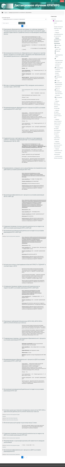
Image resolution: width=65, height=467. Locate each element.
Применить (21, 23)
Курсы (55, 23)
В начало (54, 19)
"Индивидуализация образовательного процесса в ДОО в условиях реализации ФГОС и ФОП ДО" (24, 108)
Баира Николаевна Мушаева (12, 419)
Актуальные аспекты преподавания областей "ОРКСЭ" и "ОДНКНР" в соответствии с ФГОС (25, 265)
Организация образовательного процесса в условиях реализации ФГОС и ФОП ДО (24, 195)
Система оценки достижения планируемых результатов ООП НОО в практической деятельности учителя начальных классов (24, 410)
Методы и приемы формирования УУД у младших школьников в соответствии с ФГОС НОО (24, 86)
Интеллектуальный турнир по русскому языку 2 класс (20, 422)
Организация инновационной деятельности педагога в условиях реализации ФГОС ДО (24, 390)
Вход (62, 1)
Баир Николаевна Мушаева (11, 418)
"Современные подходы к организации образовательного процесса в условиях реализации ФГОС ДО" (25, 339)
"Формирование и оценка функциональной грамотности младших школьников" (24, 441)
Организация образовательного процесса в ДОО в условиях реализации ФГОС (22, 450)
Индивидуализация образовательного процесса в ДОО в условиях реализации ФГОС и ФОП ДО (24, 360)
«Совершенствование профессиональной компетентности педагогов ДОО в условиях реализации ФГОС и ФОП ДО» (22, 287)
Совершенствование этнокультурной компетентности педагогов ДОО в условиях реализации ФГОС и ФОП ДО (24, 227)
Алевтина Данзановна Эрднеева (13, 236)
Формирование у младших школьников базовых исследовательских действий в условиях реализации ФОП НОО (25, 168)
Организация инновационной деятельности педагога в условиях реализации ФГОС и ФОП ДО (24, 231)
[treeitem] (57, 19)
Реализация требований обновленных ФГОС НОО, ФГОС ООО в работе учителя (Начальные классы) (23, 321)
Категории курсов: (6, 17)
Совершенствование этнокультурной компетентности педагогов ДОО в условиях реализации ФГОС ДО (24, 434)
